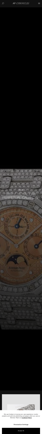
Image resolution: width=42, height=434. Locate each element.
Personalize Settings (21, 424)
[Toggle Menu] (38, 2)
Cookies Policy (27, 418)
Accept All (21, 431)
